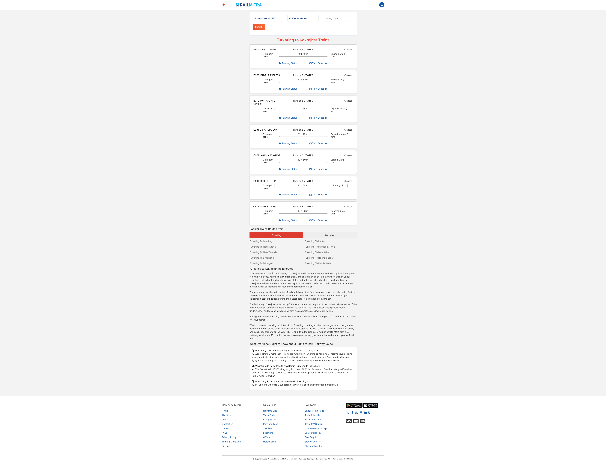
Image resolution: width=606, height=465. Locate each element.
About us (226, 415)
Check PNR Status (314, 410)
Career (225, 428)
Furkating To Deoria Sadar (318, 263)
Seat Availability (313, 432)
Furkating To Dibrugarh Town (320, 246)
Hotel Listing (269, 441)
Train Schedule (319, 63)
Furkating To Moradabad (317, 252)
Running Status (289, 63)
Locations (268, 432)
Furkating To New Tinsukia (263, 252)
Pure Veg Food (270, 424)
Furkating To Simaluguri (262, 257)
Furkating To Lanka (315, 241)
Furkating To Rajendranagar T (320, 257)
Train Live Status (313, 419)
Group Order (269, 419)
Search (258, 27)
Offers (266, 437)
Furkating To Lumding (261, 241)
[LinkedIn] (365, 412)
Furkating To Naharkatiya (263, 246)
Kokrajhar (330, 235)
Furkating (276, 235)
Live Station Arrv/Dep (316, 428)
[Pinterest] (369, 412)
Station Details (312, 441)
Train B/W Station (314, 424)
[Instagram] (361, 412)
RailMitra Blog (270, 410)
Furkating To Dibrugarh (261, 263)
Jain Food (268, 428)
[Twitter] (347, 412)
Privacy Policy (229, 437)
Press (225, 419)
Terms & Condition (231, 441)
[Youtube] (356, 412)
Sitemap (226, 446)
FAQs (224, 432)
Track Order (269, 415)
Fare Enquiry (311, 437)
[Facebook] (352, 412)
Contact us (227, 424)
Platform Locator (313, 446)
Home (225, 410)
